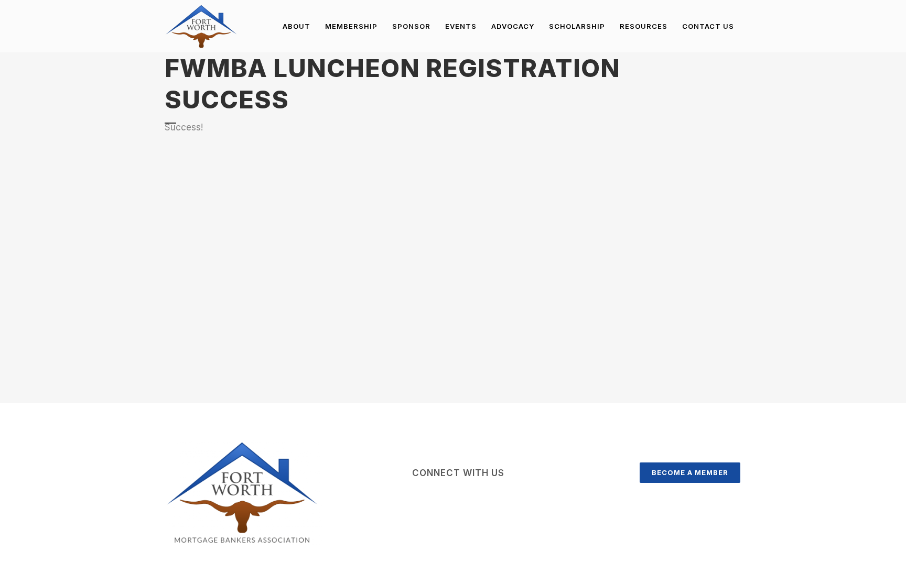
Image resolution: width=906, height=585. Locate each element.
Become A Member (690, 472)
